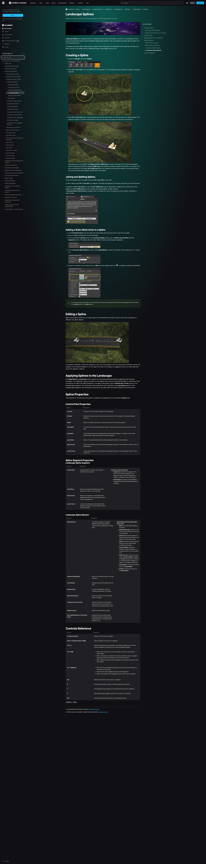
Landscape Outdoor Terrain (13, 79)
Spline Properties (149, 40)
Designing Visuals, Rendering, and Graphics (14, 161)
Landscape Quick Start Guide (15, 112)
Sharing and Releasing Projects (13, 194)
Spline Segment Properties (152, 45)
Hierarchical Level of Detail (13, 76)
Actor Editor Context (11, 150)
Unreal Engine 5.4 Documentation (11, 61)
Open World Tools (11, 135)
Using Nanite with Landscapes (15, 117)
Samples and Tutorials (11, 197)
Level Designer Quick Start (13, 127)
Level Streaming (10, 153)
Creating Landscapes (12, 120)
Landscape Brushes (13, 84)
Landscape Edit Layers (13, 103)
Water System (9, 142)
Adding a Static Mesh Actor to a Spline (155, 33)
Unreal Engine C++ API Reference (14, 209)
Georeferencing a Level (12, 74)
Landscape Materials (12, 106)
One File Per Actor (11, 132)
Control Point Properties (151, 43)
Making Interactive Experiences (13, 170)
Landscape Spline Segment (153, 48)
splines (75, 702)
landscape (68, 702)
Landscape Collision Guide (14, 101)
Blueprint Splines (10, 158)
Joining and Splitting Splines (152, 30)
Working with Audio (10, 180)
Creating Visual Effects (11, 165)
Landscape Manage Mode (15, 90)
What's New (8, 63)
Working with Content (11, 68)
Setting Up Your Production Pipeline (12, 186)
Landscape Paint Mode (14, 95)
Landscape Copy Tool (14, 87)
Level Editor (9, 147)
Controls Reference (149, 52)
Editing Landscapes (12, 82)
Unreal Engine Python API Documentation (12, 205)
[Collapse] (3, 71)
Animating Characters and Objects (14, 173)
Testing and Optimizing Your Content (12, 191)
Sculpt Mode (11, 98)
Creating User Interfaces (11, 175)
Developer (71, 9)
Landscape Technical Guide (14, 114)
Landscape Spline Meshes (153, 50)
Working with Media (10, 183)
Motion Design (9, 178)
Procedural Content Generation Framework (14, 138)
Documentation (78, 9)
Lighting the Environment (12, 130)
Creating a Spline (148, 28)
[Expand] (3, 63)
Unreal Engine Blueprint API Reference (12, 201)
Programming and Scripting (12, 167)
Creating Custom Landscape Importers (14, 123)
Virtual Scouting (10, 155)
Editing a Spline (148, 35)
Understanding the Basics (12, 66)
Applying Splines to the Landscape (153, 38)
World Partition (10, 145)
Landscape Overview (12, 109)
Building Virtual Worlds (11, 71)
